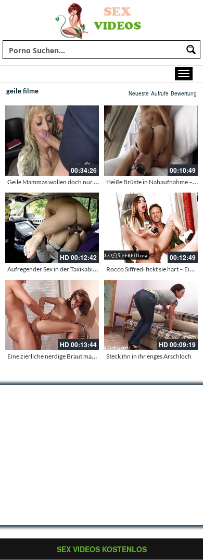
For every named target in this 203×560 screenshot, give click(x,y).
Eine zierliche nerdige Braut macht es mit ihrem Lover (79, 356)
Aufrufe (160, 93)
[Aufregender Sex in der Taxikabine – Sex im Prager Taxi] (52, 228)
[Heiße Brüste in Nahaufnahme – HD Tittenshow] (151, 140)
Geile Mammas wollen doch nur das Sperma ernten (75, 182)
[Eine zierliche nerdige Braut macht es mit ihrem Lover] (52, 315)
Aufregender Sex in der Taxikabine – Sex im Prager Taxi (80, 269)
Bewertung (184, 93)
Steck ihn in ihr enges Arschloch (149, 356)
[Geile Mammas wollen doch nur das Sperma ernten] (52, 140)
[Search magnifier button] (191, 49)
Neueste (139, 93)
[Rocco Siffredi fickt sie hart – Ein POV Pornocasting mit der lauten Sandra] (151, 228)
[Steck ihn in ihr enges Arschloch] (151, 315)
